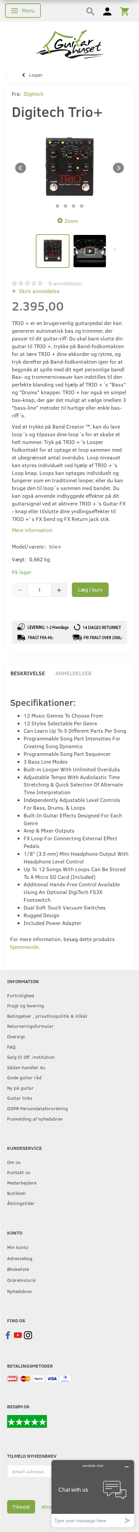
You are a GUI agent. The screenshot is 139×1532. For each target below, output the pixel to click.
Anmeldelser (73, 673)
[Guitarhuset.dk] (69, 43)
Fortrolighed (20, 995)
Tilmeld (21, 1506)
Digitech (34, 93)
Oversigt (16, 1036)
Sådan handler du (26, 1067)
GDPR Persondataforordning (37, 1108)
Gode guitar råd (24, 1077)
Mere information (32, 529)
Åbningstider (21, 1203)
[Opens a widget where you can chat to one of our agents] (93, 1493)
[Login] (107, 11)
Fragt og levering (25, 1005)
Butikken (16, 1193)
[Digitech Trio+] (69, 168)
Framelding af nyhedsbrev (35, 1118)
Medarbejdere (21, 1182)
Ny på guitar (20, 1087)
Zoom (71, 220)
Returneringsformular (30, 1025)
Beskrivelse (27, 673)
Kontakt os (18, 1172)
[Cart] (124, 11)
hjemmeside (24, 946)
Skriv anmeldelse (38, 290)
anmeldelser (65, 283)
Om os (14, 1162)
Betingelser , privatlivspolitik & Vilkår (47, 1015)
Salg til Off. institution (31, 1056)
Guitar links (19, 1097)
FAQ (11, 1046)
